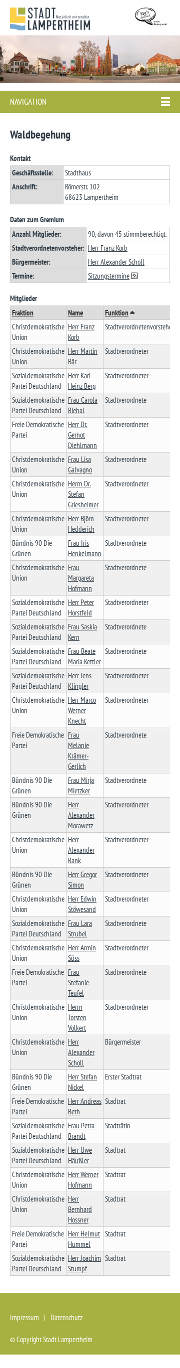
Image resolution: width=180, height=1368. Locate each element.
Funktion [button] (116, 312)
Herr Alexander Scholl (116, 262)
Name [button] (75, 312)
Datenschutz (66, 1317)
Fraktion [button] (23, 312)
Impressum (24, 1317)
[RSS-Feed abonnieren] (136, 276)
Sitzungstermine (109, 276)
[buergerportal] (152, 17)
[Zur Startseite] (50, 18)
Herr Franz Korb (108, 248)
